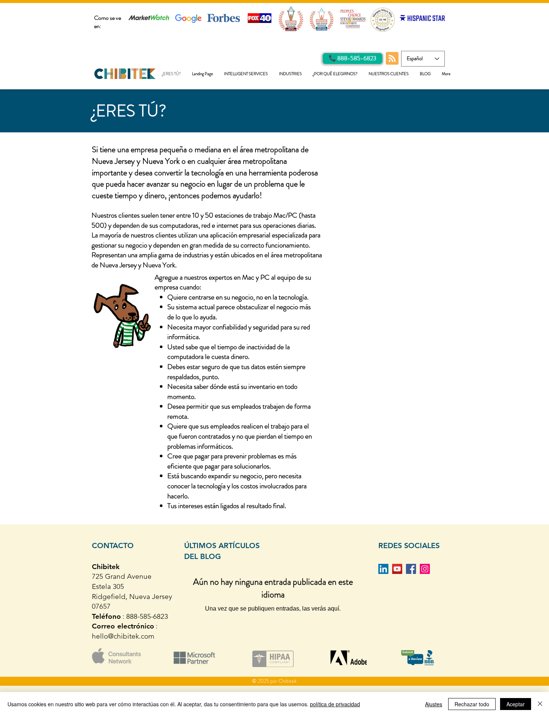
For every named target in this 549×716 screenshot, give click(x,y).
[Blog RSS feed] (392, 58)
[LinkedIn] (383, 569)
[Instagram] (425, 569)
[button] (245, 73)
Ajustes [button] (433, 704)
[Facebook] (411, 569)
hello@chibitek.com (123, 636)
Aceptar (515, 704)
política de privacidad (335, 704)
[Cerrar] (540, 704)
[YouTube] (397, 569)
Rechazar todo (472, 704)
